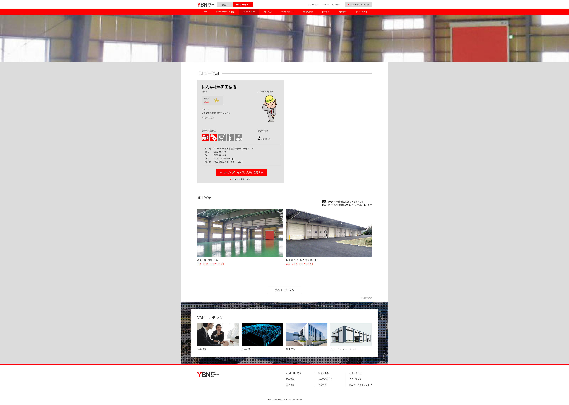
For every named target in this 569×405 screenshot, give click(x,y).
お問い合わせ (361, 12)
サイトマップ (313, 4)
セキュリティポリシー (332, 4)
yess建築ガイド (287, 12)
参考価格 (326, 12)
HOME (204, 12)
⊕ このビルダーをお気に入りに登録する (241, 172)
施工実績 (268, 12)
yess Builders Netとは (225, 12)
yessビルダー (249, 12)
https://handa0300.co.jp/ (224, 158)
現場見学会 (308, 12)
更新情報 (343, 12)
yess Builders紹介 (293, 373)
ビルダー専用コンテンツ (360, 385)
